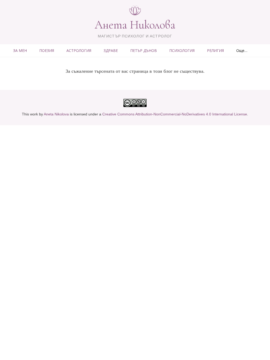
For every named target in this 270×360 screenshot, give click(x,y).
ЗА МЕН (20, 50)
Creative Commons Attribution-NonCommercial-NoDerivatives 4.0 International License (174, 114)
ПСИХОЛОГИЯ (182, 50)
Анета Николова (135, 25)
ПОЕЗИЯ (46, 50)
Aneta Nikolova (56, 114)
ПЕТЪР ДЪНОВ (143, 50)
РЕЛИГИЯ (215, 50)
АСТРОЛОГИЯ (78, 50)
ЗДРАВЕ (111, 50)
